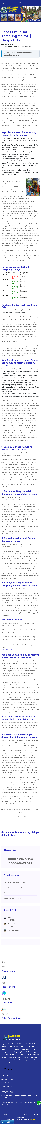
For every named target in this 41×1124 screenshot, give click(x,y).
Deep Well (4, 191)
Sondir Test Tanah (7, 1087)
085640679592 (21, 863)
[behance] (25, 816)
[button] (37, 2)
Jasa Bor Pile (6, 1083)
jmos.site (32, 1119)
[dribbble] (21, 816)
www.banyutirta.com (14, 1114)
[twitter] (18, 816)
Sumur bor (12, 917)
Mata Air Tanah (12, 208)
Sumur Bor (8, 184)
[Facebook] (15, 816)
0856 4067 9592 (20, 859)
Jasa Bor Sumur (7, 1079)
